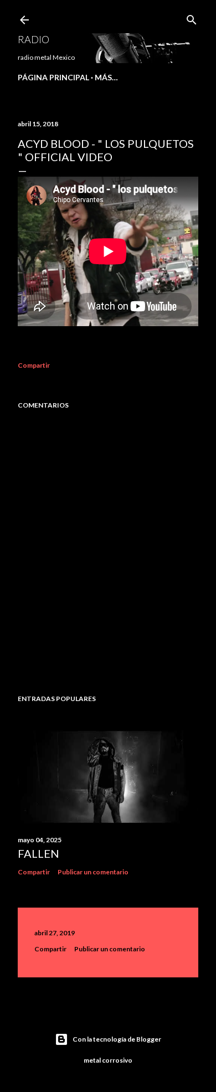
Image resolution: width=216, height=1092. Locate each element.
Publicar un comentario (93, 872)
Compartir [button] (34, 365)
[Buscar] (191, 17)
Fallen (38, 853)
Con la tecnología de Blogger (117, 1039)
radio (33, 39)
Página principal (53, 77)
